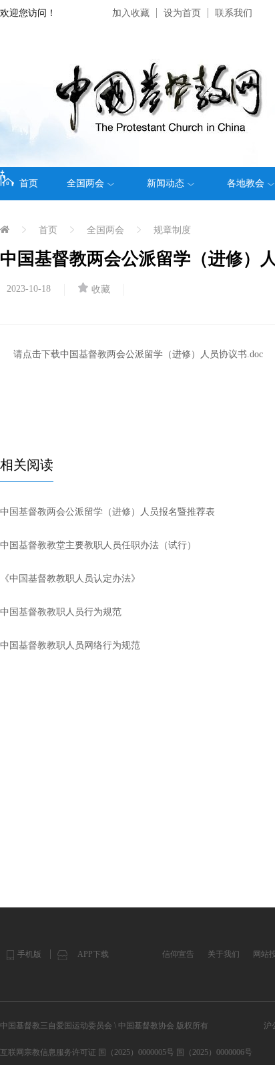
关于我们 (224, 954)
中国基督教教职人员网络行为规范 (70, 645)
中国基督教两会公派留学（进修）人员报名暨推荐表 (107, 512)
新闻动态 (165, 183)
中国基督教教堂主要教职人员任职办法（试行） (98, 545)
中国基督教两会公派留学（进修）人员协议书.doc (161, 354)
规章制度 (172, 230)
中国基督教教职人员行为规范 (60, 612)
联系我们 (233, 13)
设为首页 (182, 13)
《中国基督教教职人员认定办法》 (70, 579)
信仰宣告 (178, 954)
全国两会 (85, 183)
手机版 (29, 954)
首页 (28, 183)
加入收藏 (131, 13)
